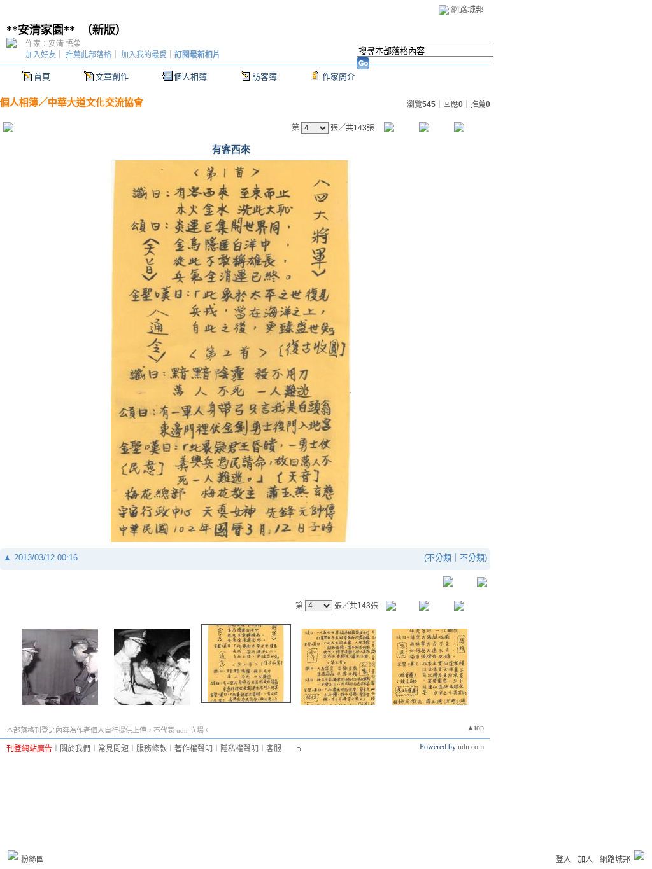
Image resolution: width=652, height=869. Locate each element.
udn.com (471, 746)
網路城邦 (467, 9)
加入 (585, 859)
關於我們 (75, 748)
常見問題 (113, 748)
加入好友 (40, 54)
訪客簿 (264, 76)
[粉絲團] (13, 855)
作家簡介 (338, 76)
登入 (563, 859)
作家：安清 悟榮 (53, 43)
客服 (273, 748)
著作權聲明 (193, 748)
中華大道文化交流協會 (95, 102)
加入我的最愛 (144, 54)
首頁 (42, 76)
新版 (103, 30)
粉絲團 (32, 859)
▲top (475, 727)
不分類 (439, 557)
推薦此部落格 (88, 54)
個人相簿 (190, 76)
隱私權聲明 (239, 748)
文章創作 (112, 76)
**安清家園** (40, 30)
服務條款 (151, 748)
